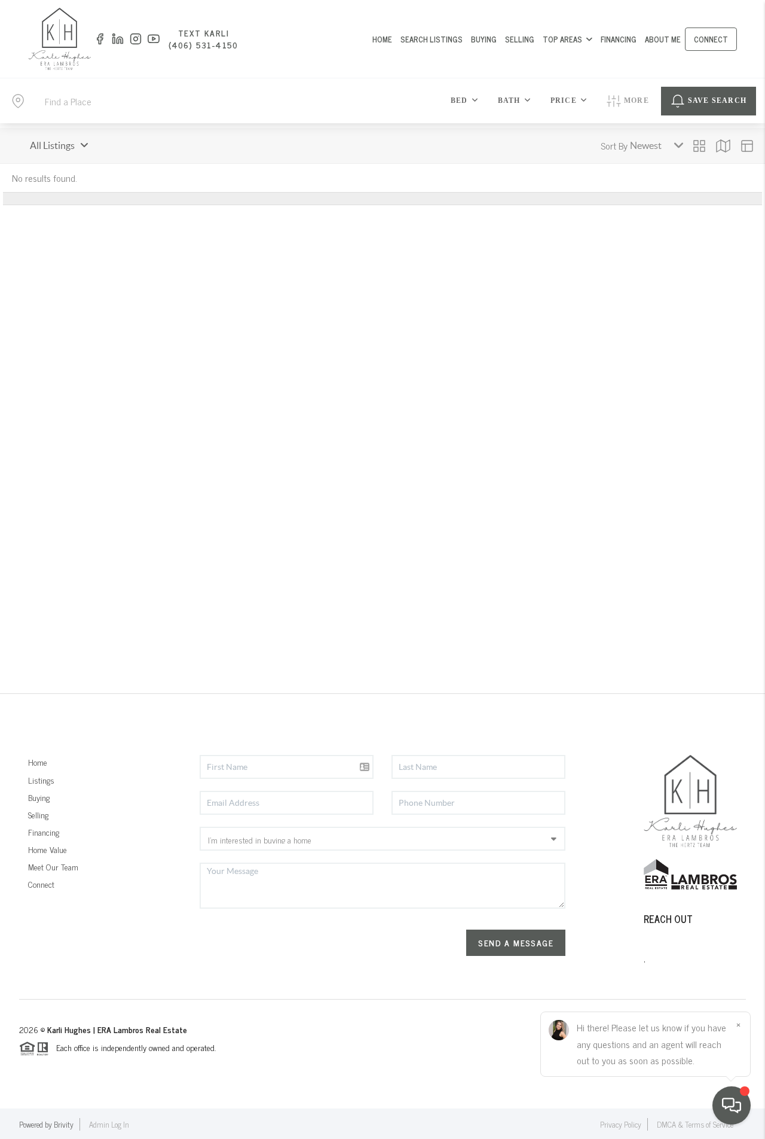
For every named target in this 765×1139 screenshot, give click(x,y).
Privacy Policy (620, 1124)
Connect (41, 884)
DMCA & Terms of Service (695, 1124)
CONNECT (711, 39)
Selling (38, 814)
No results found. (44, 177)
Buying (39, 797)
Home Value (47, 849)
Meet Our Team (53, 866)
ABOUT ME (663, 39)
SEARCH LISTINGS (431, 39)
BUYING (484, 39)
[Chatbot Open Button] (731, 1105)
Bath (509, 100)
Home (37, 762)
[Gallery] (699, 146)
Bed (459, 100)
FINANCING (619, 39)
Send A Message (515, 942)
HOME (382, 39)
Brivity (64, 1124)
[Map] (723, 146)
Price (563, 100)
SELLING (519, 39)
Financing (43, 832)
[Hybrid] (747, 146)
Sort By (614, 145)
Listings (41, 780)
